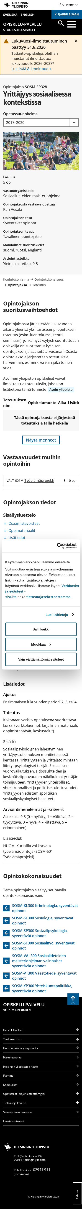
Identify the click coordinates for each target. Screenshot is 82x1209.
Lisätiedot (16, 537)
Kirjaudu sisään (67, 14)
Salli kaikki (41, 629)
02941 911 (41, 1169)
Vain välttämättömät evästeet (41, 659)
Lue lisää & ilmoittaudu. (31, 68)
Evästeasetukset (13, 1121)
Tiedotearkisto (12, 1039)
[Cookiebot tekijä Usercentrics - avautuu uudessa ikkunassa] (58, 546)
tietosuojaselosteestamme (48, 597)
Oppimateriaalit (21, 530)
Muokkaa (38, 644)
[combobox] (41, 122)
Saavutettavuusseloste (17, 1112)
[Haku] (61, 23)
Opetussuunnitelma (20, 113)
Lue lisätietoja (57, 614)
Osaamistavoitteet (24, 523)
